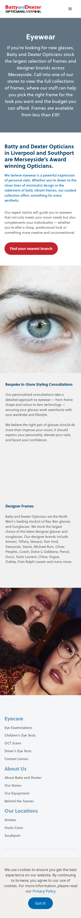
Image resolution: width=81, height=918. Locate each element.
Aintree (10, 819)
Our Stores (12, 785)
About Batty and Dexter (22, 777)
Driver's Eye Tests (18, 750)
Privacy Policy (44, 891)
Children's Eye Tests (20, 735)
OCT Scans (12, 743)
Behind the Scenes (19, 801)
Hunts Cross (13, 827)
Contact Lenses (16, 758)
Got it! (40, 903)
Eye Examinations (18, 727)
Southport (12, 835)
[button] (70, 9)
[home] (23, 9)
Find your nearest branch (31, 248)
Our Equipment (16, 793)
